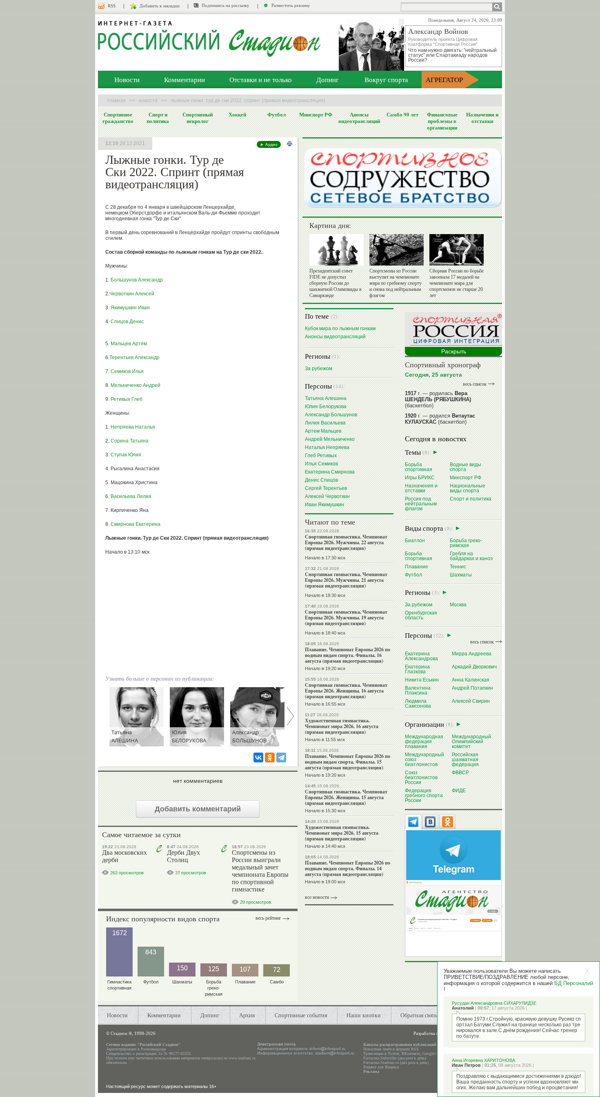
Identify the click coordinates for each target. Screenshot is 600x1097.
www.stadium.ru (242, 1058)
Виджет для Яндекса (381, 1067)
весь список (475, 384)
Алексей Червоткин (327, 496)
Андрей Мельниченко (330, 439)
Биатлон (415, 540)
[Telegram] (281, 757)
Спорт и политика (158, 117)
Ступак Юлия (126, 455)
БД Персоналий (573, 983)
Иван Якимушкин (324, 504)
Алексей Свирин (471, 701)
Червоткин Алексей (131, 294)
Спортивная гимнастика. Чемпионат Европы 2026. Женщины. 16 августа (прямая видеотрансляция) (346, 690)
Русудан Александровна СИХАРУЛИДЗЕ (494, 1003)
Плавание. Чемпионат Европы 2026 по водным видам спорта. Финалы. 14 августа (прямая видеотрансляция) (347, 868)
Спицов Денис (127, 321)
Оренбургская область (421, 615)
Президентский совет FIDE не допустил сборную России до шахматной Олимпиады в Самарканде (335, 283)
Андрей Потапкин (472, 687)
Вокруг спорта (386, 79)
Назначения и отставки (482, 117)
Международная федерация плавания (424, 741)
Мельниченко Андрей (135, 385)
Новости (127, 79)
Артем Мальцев (323, 430)
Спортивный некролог (197, 117)
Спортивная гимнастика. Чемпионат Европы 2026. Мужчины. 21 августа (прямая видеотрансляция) (346, 580)
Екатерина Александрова (421, 656)
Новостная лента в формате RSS (391, 1049)
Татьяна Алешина (326, 398)
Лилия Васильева (325, 422)
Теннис (458, 566)
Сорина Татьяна (130, 441)
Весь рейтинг (268, 918)
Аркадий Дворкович (474, 666)
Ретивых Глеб (126, 399)
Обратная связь (419, 1015)
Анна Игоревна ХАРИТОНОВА (483, 1060)
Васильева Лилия (131, 496)
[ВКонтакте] (258, 757)
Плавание (416, 566)
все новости (317, 897)
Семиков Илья (127, 371)
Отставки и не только (260, 79)
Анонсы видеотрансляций (359, 117)
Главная (116, 100)
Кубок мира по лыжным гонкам (340, 328)
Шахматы (461, 574)
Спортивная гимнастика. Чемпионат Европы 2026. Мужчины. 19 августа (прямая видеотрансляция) (346, 617)
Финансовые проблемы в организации (442, 121)
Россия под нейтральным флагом (421, 503)
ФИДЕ (459, 790)
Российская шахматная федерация (465, 759)
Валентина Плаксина (418, 690)
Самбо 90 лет (402, 114)
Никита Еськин (422, 679)
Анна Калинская (470, 679)
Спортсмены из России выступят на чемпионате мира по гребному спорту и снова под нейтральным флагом (395, 283)
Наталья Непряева (327, 447)
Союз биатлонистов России (421, 777)
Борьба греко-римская (466, 543)
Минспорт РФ (315, 114)
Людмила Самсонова (418, 703)
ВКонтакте (411, 1053)
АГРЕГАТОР (444, 79)
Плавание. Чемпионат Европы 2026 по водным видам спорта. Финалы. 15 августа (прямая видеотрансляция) (347, 762)
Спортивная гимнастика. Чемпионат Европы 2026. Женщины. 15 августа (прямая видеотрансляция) (346, 797)
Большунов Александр (137, 280)
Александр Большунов (331, 414)
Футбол (276, 114)
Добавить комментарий (198, 809)
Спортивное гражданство (117, 117)
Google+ (429, 1053)
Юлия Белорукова (326, 406)
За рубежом (318, 368)
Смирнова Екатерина (135, 524)
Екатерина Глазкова (417, 669)
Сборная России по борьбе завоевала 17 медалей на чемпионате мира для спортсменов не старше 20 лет (456, 283)
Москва (458, 604)
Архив (247, 1015)
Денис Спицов (321, 480)
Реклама (371, 1071)
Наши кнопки (364, 1015)
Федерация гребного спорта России (424, 795)
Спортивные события (301, 1015)
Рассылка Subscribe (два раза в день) (394, 1058)
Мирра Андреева (471, 653)
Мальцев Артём (129, 343)
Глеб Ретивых (321, 455)
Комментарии (184, 79)
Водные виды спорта (465, 467)
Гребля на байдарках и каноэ (471, 556)
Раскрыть (453, 351)
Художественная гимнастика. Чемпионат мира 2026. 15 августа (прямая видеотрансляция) (341, 833)
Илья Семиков (321, 463)
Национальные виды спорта (467, 488)
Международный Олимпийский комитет (471, 741)
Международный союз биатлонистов (424, 759)
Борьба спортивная (418, 467)
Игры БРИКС (420, 477)
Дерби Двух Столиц (183, 856)
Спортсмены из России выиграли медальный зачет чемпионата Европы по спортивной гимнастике (260, 871)
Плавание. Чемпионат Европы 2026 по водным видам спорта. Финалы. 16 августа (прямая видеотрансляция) (347, 655)
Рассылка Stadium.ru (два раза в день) (396, 1062)
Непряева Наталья (133, 427)
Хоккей (237, 114)
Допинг (327, 79)
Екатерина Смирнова (330, 471)
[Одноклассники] (270, 757)
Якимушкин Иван (130, 308)
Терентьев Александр (134, 357)
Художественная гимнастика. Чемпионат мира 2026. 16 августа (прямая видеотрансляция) (341, 726)
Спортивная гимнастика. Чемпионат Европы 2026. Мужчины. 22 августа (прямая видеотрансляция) (346, 542)
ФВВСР (460, 772)
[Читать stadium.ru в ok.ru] (453, 906)
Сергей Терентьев (326, 488)
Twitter (393, 1053)
